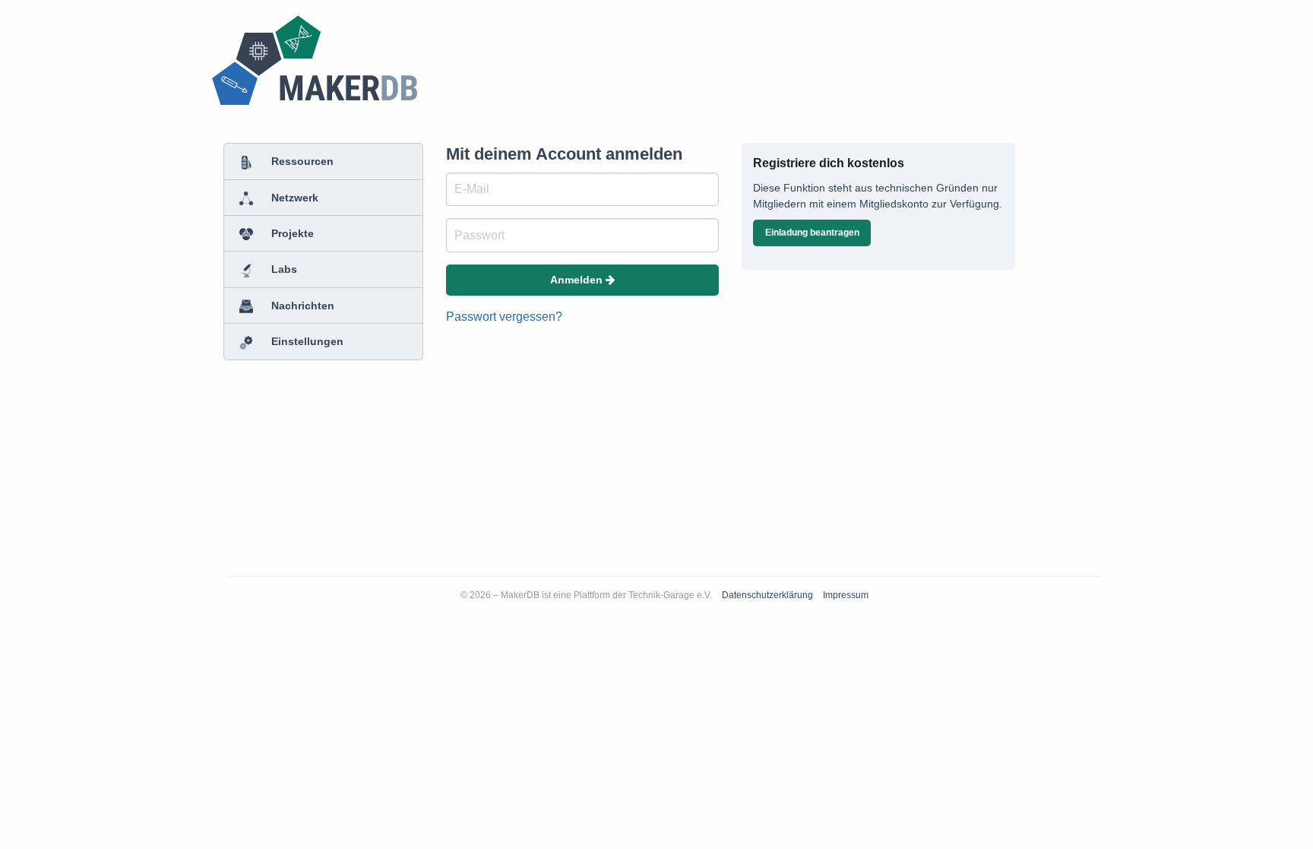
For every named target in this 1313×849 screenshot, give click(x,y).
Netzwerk (293, 198)
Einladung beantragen (812, 232)
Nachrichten (301, 305)
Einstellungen (305, 341)
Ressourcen (301, 161)
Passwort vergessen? (504, 316)
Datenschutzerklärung (768, 595)
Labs (282, 269)
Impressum (845, 595)
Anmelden (578, 280)
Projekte (291, 233)
